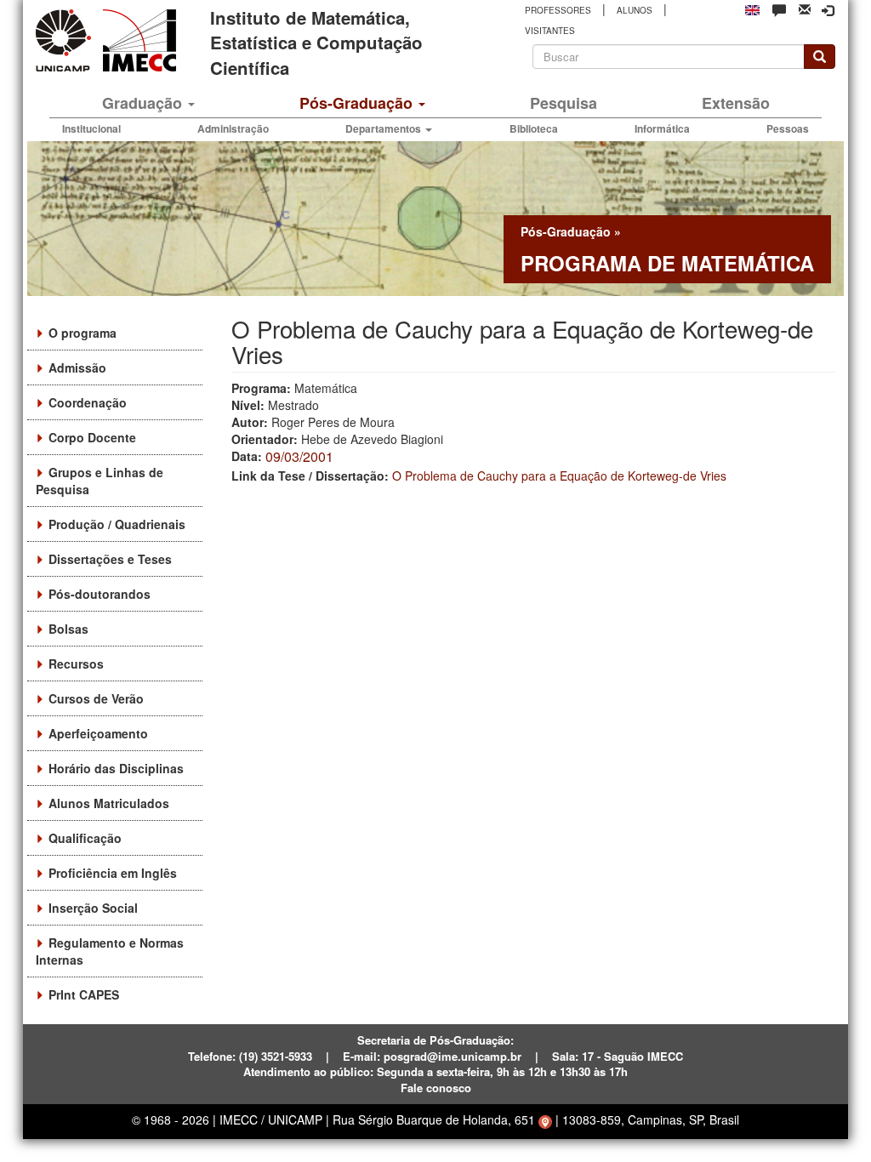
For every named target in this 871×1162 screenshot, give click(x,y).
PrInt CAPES (83, 994)
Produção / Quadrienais (116, 524)
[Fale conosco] (779, 9)
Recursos (76, 663)
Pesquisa (563, 103)
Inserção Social (93, 907)
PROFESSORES (558, 10)
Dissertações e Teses (110, 558)
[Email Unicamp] (805, 8)
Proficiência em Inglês (112, 872)
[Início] (136, 40)
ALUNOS (634, 10)
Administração (233, 128)
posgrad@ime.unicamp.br (452, 1056)
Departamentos (384, 128)
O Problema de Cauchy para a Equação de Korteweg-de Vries (559, 475)
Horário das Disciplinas (116, 768)
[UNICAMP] (66, 40)
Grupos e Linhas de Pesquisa (99, 481)
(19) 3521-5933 (275, 1056)
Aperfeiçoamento (98, 733)
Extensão (736, 103)
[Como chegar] (545, 1119)
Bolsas (68, 628)
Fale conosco (436, 1087)
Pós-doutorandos (99, 593)
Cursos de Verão (96, 698)
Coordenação (87, 402)
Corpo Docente (92, 437)
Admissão (77, 367)
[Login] (827, 10)
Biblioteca (534, 128)
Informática (662, 128)
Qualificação (85, 837)
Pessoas (787, 128)
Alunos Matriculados (108, 803)
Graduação (144, 103)
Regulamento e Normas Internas (110, 951)
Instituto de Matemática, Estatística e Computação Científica (316, 42)
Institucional (91, 128)
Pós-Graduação (358, 103)
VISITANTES (550, 31)
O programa (82, 332)
